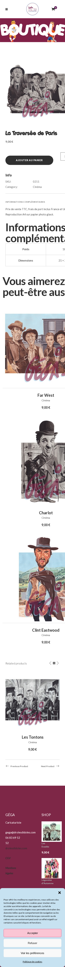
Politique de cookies (32, 961)
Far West (45, 395)
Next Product (48, 766)
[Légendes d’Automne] (53, 868)
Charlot (46, 512)
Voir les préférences (32, 953)
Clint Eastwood (45, 630)
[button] (59, 892)
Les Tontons (33, 737)
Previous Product (19, 766)
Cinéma (37, 186)
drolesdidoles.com (16, 848)
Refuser (32, 943)
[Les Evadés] (53, 831)
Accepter (32, 933)
